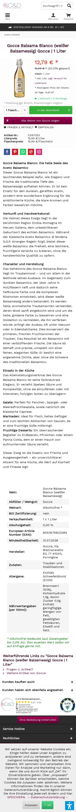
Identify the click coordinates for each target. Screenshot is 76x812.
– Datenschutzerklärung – (48, 797)
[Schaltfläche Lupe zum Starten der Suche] (69, 6)
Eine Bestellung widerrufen (38, 719)
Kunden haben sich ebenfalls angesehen (32, 690)
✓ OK (47, 805)
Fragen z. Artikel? (20, 127)
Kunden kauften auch (18, 682)
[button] (69, 805)
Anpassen (31, 805)
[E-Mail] (31, 152)
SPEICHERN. (17, 797)
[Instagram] (39, 152)
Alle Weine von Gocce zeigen (40, 120)
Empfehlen (45, 127)
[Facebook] (7, 152)
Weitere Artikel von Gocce (26, 673)
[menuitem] (68, 16)
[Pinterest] (15, 152)
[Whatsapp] (23, 152)
